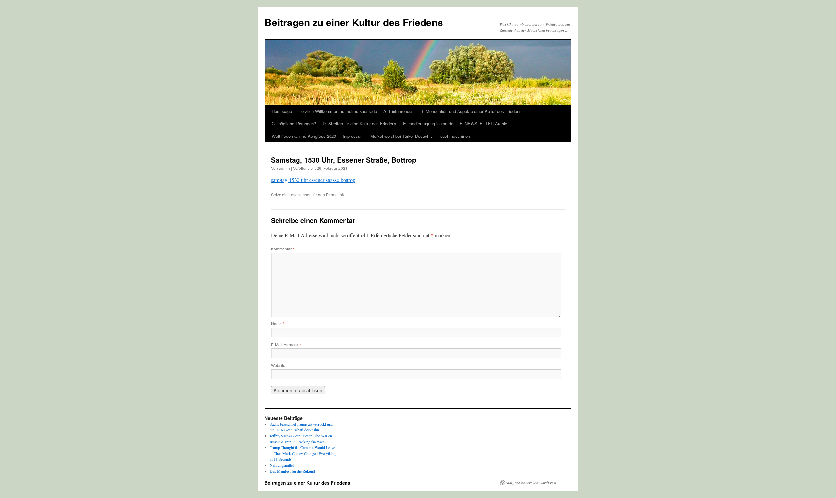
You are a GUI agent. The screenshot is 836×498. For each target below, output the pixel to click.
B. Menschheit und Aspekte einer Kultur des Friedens (471, 111)
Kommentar (282, 248)
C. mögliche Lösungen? (294, 123)
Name (277, 323)
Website (278, 365)
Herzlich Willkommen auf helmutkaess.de (337, 111)
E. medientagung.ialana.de (428, 123)
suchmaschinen (455, 136)
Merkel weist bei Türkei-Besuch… (402, 136)
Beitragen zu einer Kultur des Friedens (354, 22)
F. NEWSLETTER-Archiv (483, 123)
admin (284, 168)
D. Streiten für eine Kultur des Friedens (359, 123)
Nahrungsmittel (282, 465)
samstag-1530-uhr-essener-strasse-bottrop (313, 179)
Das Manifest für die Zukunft (292, 471)
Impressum (353, 136)
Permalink (335, 194)
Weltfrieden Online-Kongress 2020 (304, 136)
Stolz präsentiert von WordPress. (531, 482)
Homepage (282, 111)
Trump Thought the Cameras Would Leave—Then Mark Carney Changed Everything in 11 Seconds (303, 453)
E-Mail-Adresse (286, 344)
